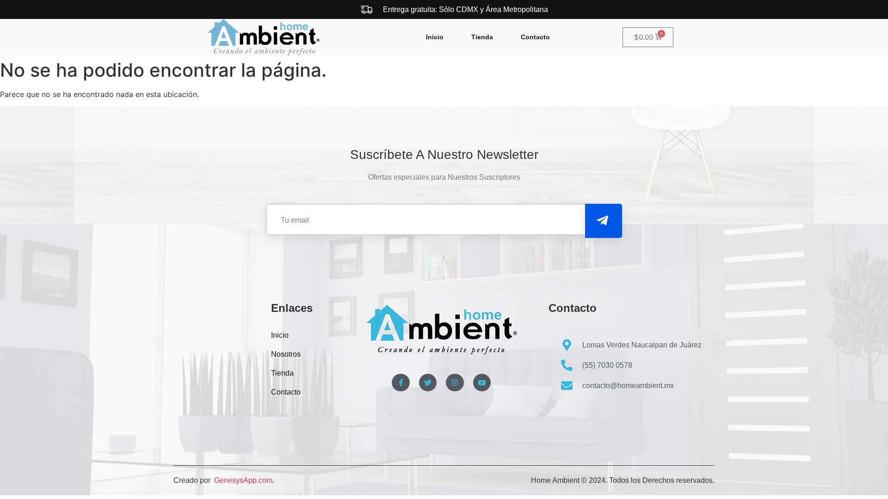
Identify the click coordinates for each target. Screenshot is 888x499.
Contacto (535, 37)
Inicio (435, 37)
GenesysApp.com (242, 480)
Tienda (482, 37)
